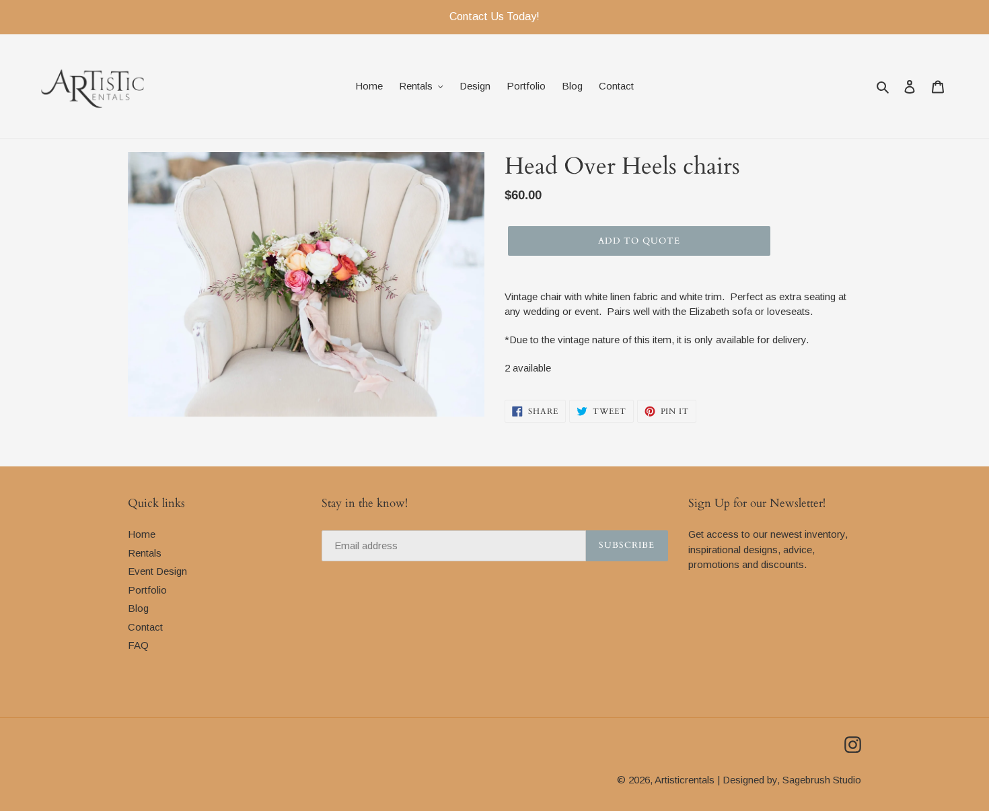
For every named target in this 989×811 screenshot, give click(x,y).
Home (141, 534)
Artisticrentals (685, 779)
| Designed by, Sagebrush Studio (789, 779)
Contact (145, 627)
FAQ (138, 645)
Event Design (157, 571)
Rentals (144, 553)
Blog (138, 608)
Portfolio (147, 590)
